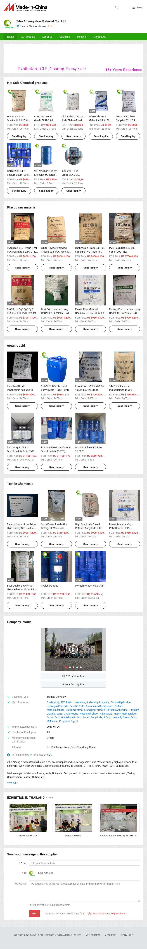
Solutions (65, 36)
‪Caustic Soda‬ (77, 706)
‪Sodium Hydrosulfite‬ (97, 702)
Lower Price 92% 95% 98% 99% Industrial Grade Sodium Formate (89, 389)
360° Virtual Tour (75, 676)
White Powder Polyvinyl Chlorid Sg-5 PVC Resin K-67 (55, 251)
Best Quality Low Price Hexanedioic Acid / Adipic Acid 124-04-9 (21, 589)
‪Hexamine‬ (79, 702)
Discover (82, 36)
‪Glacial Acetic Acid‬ (71, 717)
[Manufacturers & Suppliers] (26, 7)
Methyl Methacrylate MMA (89, 585)
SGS (49, 754)
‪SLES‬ (59, 713)
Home (10, 36)
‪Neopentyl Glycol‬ (89, 713)
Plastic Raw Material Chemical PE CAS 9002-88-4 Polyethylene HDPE (90, 312)
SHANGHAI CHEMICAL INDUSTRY (119, 835)
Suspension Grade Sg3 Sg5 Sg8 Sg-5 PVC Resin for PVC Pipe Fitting (90, 251)
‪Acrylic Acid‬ (53, 717)
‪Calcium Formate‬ (75, 709)
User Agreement (93, 934)
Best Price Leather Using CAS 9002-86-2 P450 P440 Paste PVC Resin (56, 312)
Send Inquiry (19, 136)
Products (30, 36)
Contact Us (100, 36)
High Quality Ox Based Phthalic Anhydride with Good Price (88, 528)
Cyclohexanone (49, 585)
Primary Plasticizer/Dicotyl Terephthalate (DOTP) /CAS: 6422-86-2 (55, 451)
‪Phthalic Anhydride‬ (116, 709)
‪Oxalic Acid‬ (53, 702)
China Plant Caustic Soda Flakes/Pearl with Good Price (72, 120)
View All (11, 782)
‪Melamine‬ (52, 721)
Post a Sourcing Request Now (106, 913)
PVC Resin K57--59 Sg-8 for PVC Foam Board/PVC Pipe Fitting (22, 251)
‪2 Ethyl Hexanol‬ (112, 717)
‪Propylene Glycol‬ (68, 721)
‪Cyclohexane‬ (71, 713)
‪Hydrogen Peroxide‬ (57, 706)
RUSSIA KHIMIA (28, 835)
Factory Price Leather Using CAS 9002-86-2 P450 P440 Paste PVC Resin (124, 312)
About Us (47, 36)
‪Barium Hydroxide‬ (121, 702)
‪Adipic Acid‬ (106, 713)
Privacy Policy (127, 934)
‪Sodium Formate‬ (95, 709)
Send (34, 913)
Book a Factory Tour (73, 684)
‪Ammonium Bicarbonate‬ (99, 706)
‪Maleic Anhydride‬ (92, 717)
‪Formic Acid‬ (129, 717)
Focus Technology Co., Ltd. (50, 934)
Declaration (110, 934)
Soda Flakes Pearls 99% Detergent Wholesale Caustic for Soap (54, 528)
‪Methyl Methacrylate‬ (125, 713)
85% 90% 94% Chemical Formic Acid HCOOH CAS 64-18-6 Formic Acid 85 (55, 389)
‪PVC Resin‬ (66, 702)
